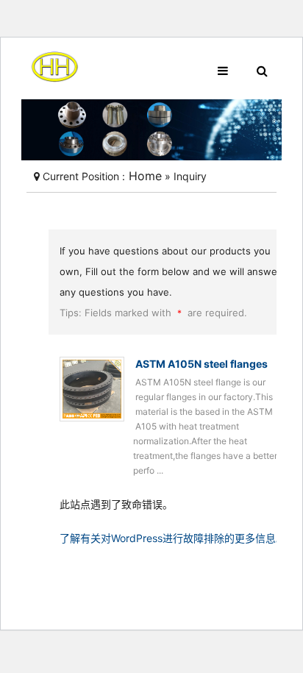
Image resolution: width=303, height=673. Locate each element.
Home (143, 175)
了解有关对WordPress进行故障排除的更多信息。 (173, 538)
